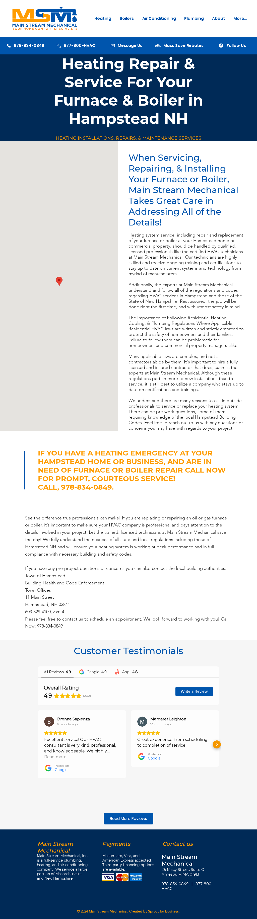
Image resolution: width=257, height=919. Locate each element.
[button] (103, 18)
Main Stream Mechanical (108, 911)
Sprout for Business (163, 911)
